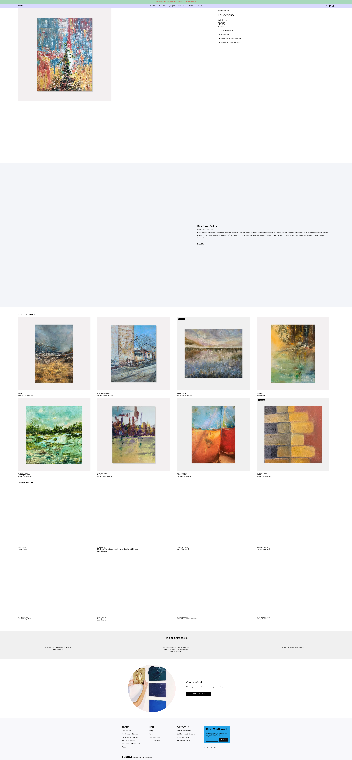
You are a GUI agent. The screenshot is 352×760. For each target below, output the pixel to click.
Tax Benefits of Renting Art (131, 744)
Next (194, 54)
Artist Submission (183, 737)
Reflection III (181, 393)
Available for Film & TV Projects (230, 42)
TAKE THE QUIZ (198, 694)
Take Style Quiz (154, 737)
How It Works (126, 730)
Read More (201, 244)
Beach (20, 393)
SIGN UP (223, 739)
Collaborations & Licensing (186, 734)
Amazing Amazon (24, 475)
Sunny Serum (182, 475)
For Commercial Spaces (130, 734)
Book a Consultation (184, 730)
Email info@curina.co (184, 740)
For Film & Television (129, 740)
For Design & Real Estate (130, 737)
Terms (151, 734)
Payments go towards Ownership (231, 38)
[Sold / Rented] (213, 353)
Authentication (225, 34)
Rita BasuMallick (223, 11)
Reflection (260, 393)
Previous (19, 54)
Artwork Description (227, 30)
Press (123, 747)
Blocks (259, 475)
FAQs (151, 730)
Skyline (99, 475)
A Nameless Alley (103, 393)
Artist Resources (154, 740)
